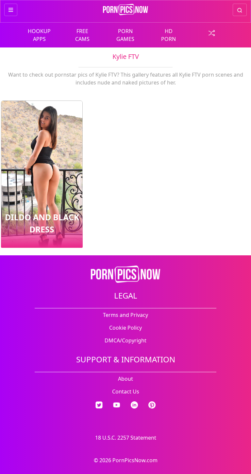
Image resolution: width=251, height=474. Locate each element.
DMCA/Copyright (125, 340)
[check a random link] (211, 32)
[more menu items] (10, 10)
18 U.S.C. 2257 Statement (125, 437)
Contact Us (125, 391)
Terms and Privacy (125, 315)
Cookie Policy (125, 327)
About (125, 378)
